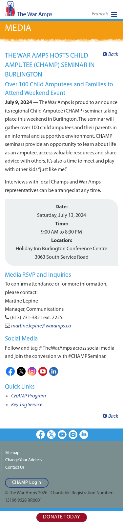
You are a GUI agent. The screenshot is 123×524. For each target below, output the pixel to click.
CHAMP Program (28, 396)
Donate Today (61, 517)
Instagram (32, 371)
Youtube (42, 371)
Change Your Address (23, 460)
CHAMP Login (26, 482)
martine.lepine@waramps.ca (41, 326)
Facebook (10, 371)
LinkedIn (53, 371)
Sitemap (12, 453)
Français (100, 14)
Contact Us (14, 467)
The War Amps (39, 11)
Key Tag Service (26, 405)
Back (112, 54)
